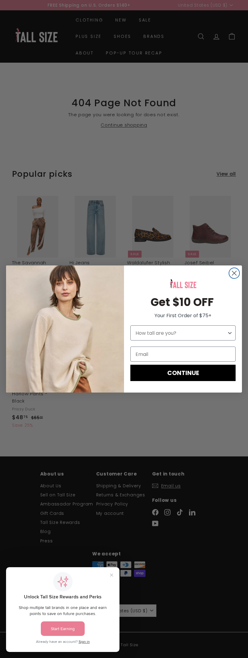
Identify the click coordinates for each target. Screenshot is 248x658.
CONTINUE (183, 373)
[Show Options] (230, 333)
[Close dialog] (234, 273)
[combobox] (181, 333)
